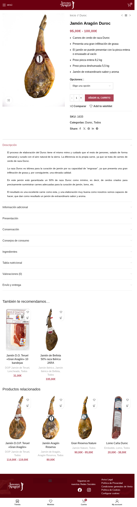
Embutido (109, 447)
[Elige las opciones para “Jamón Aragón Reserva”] (61, 406)
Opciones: (76, 79)
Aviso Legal (107, 479)
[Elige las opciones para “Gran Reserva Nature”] (94, 406)
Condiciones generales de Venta (117, 486)
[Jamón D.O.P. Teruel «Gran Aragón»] (17, 417)
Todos (97, 122)
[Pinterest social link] (89, 128)
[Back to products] (126, 16)
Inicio (73, 15)
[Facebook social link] (80, 128)
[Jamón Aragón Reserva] (51, 417)
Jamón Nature (80, 447)
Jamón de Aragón (50, 451)
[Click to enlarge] (9, 100)
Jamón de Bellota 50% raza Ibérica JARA (50, 359)
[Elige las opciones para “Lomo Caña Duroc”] (127, 406)
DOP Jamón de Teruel (17, 367)
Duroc (83, 15)
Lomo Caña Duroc (117, 443)
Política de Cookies (110, 490)
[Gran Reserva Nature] (84, 417)
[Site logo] (67, 4)
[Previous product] (122, 16)
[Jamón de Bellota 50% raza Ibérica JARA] (51, 330)
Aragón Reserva (47, 455)
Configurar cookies (110, 493)
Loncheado (14, 371)
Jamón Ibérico (46, 367)
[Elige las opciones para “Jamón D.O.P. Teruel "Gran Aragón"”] (28, 406)
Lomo (119, 447)
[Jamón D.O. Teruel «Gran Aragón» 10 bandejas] (17, 330)
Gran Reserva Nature (83, 443)
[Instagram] (89, 490)
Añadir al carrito (99, 98)
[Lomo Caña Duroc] (117, 417)
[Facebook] (80, 490)
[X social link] (84, 128)
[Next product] (130, 16)
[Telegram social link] (97, 128)
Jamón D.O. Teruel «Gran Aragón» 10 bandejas (17, 359)
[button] (28, 318)
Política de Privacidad (112, 483)
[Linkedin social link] (93, 128)
